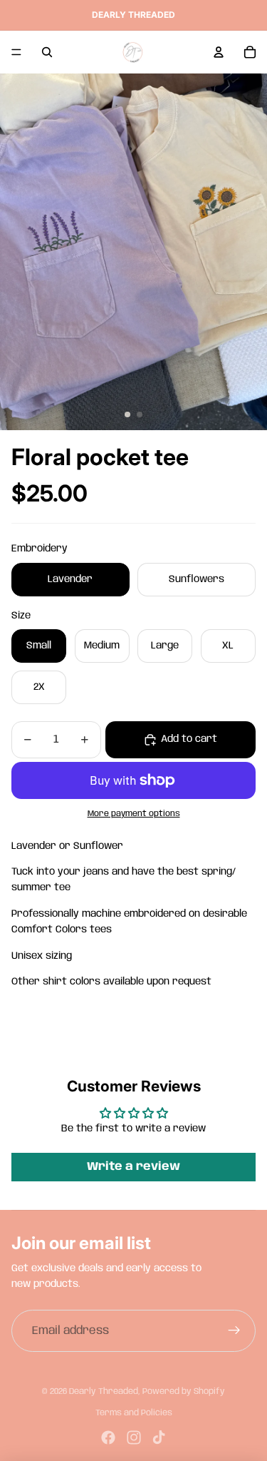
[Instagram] (133, 1437)
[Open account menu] (218, 52)
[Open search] (47, 52)
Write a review (133, 1167)
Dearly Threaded (103, 1391)
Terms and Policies (133, 1412)
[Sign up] (234, 1331)
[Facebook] (108, 1437)
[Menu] (16, 52)
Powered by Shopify (183, 1391)
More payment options (134, 814)
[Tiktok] (158, 1437)
